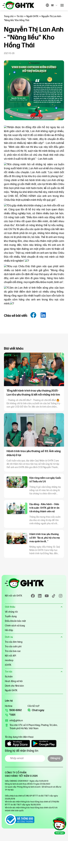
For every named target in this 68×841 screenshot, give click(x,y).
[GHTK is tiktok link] (53, 595)
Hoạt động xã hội (14, 681)
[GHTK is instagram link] (60, 595)
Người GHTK (11, 690)
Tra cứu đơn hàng (13, 642)
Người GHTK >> (34, 16)
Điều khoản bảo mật (15, 621)
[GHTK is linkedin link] (39, 595)
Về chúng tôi (11, 611)
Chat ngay (38, 710)
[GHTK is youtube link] (46, 595)
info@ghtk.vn (16, 720)
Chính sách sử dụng (15, 625)
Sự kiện (9, 676)
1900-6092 (15, 710)
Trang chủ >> (10, 16)
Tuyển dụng (11, 616)
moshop (9, 660)
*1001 (12, 715)
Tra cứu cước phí (13, 646)
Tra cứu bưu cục (13, 651)
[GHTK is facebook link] (32, 595)
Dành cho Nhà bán (14, 685)
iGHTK (8, 665)
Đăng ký (55, 758)
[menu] (62, 5)
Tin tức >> (21, 16)
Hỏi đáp (9, 630)
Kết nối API (10, 655)
